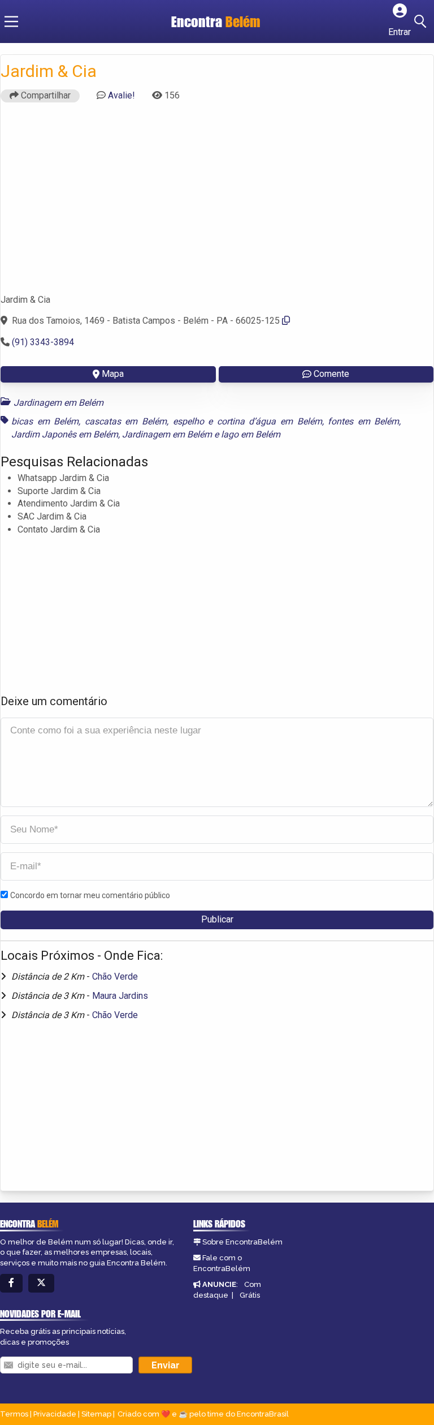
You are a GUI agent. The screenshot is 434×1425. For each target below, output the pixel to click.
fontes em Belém (363, 421)
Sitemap (96, 1414)
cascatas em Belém (126, 421)
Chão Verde (115, 976)
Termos (14, 1414)
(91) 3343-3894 (43, 342)
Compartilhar (45, 95)
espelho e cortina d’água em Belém (247, 421)
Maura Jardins (120, 995)
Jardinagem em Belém (58, 402)
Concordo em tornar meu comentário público (90, 895)
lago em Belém (250, 434)
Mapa (113, 373)
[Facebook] (11, 1283)
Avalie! (121, 95)
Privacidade (54, 1414)
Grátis (250, 1295)
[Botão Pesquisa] (422, 21)
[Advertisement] (217, 203)
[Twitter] (41, 1283)
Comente (331, 373)
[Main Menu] (11, 21)
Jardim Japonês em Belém (64, 434)
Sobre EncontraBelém (242, 1242)
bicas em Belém (45, 421)
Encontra (216, 21)
